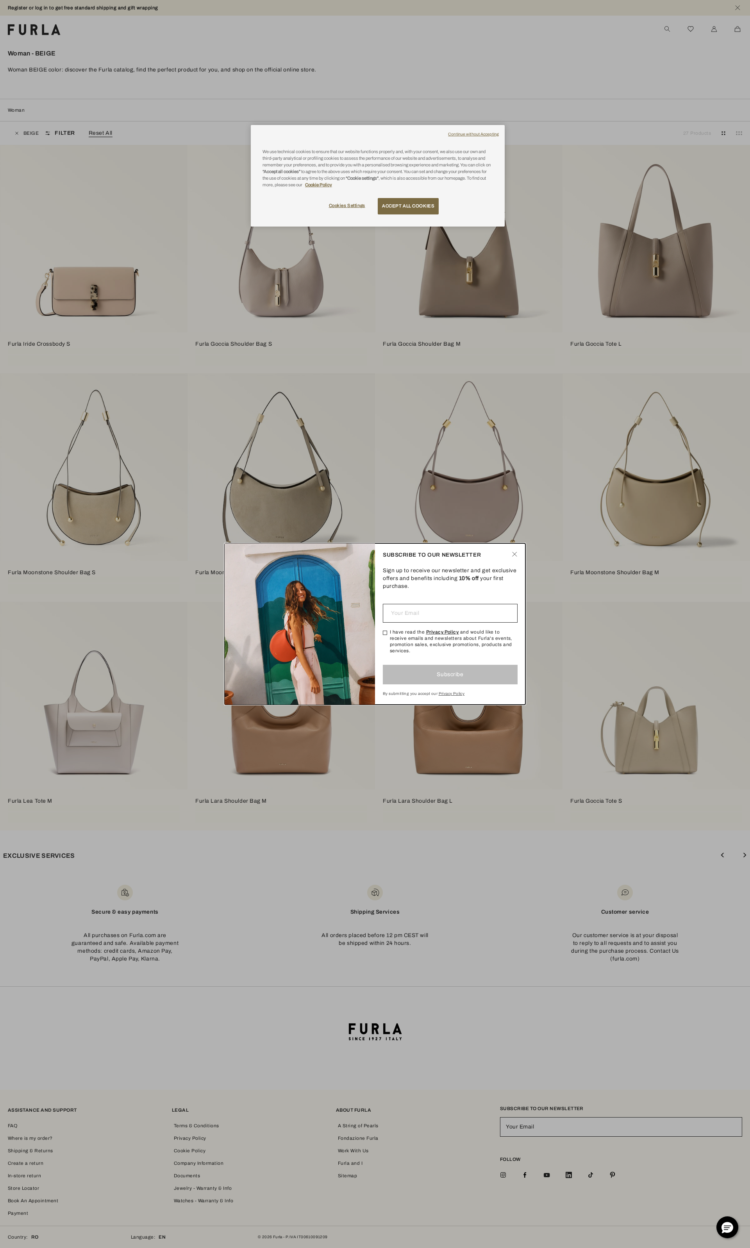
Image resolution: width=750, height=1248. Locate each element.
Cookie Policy (318, 184)
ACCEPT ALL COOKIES (408, 206)
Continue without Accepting (473, 134)
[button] (727, 1227)
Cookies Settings (347, 205)
